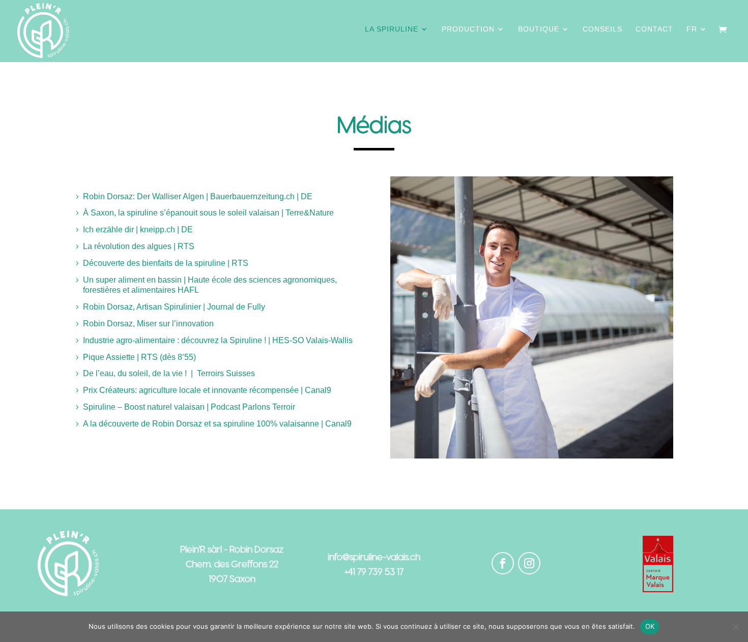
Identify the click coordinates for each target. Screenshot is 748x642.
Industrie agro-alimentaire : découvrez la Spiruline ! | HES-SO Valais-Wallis (218, 340)
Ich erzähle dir (138, 229)
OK (650, 626)
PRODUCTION (468, 29)
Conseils (602, 29)
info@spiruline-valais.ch (374, 556)
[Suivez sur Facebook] (503, 563)
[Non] (735, 627)
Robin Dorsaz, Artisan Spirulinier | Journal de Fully (174, 306)
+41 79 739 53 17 (374, 571)
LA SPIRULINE (391, 29)
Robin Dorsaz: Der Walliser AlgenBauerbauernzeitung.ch (197, 196)
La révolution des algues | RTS (139, 246)
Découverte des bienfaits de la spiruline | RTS (166, 263)
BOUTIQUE (538, 29)
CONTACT (654, 29)
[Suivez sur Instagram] (529, 563)
